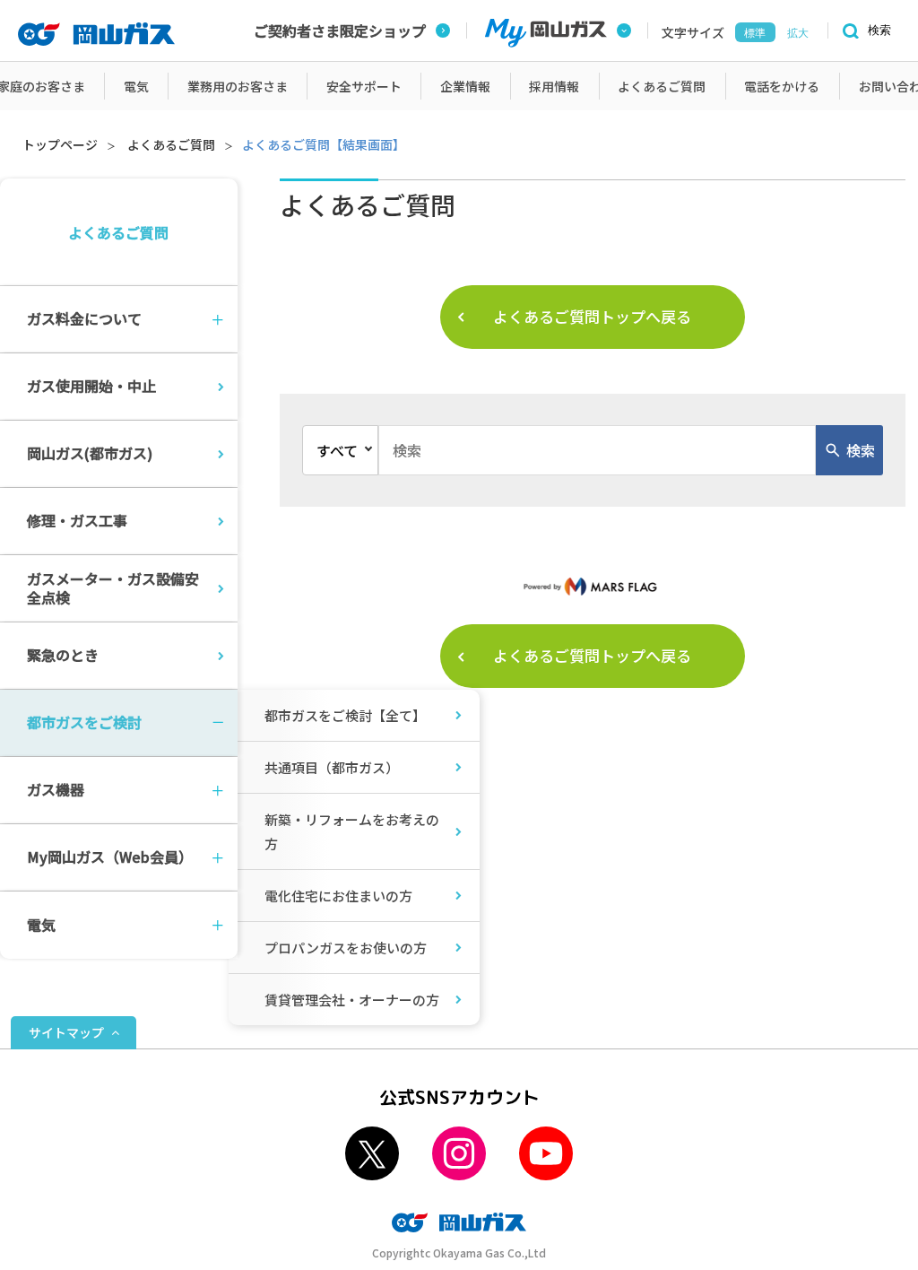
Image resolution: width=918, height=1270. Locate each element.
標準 (755, 33)
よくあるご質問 (171, 144)
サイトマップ (66, 1032)
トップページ (60, 144)
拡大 (798, 33)
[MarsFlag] (593, 585)
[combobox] (597, 450)
